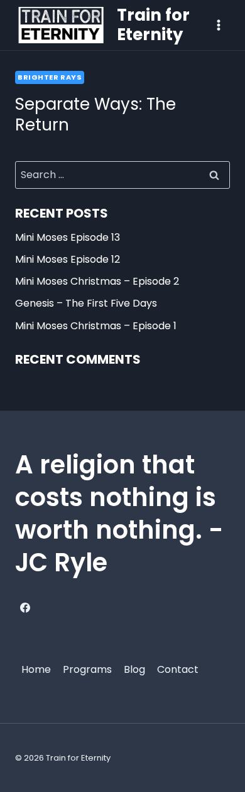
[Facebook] (25, 608)
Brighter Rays (50, 77)
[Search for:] (122, 174)
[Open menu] (218, 24)
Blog (134, 669)
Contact (178, 669)
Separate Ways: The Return (95, 115)
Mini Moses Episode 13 (67, 237)
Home (36, 669)
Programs (87, 669)
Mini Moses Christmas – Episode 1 (96, 326)
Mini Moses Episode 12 (67, 259)
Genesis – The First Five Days (86, 303)
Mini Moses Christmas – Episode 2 (97, 281)
